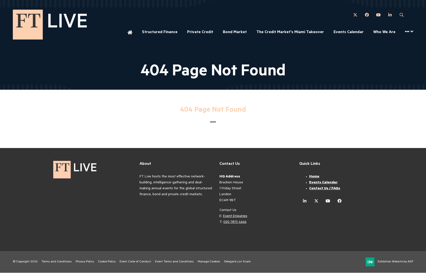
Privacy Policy (85, 262)
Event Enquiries (235, 216)
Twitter (355, 15)
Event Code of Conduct (135, 262)
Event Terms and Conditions (174, 262)
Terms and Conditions (56, 262)
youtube (327, 201)
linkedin (304, 201)
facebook (339, 201)
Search (401, 15)
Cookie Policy (107, 262)
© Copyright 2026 (25, 262)
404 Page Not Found (213, 110)
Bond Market (235, 32)
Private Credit (200, 32)
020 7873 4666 (235, 222)
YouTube (378, 15)
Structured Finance (160, 32)
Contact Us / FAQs (324, 189)
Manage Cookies (209, 262)
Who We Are (384, 32)
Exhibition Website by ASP (395, 262)
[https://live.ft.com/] (50, 38)
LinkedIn (390, 15)
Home (129, 33)
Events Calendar (349, 32)
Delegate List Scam (237, 262)
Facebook (366, 15)
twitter (316, 201)
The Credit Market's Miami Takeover (290, 32)
